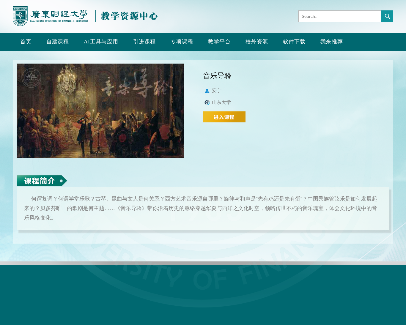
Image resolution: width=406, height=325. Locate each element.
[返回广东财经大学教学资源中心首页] (85, 25)
